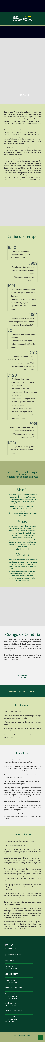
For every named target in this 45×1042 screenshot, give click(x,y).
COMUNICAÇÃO (11, 948)
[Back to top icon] (40, 1037)
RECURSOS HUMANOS (13, 955)
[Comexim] (22, 18)
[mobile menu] (42, 19)
